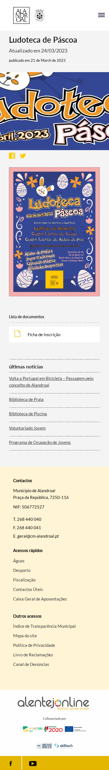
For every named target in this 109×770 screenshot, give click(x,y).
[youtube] (32, 763)
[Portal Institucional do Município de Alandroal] (29, 15)
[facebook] (10, 763)
